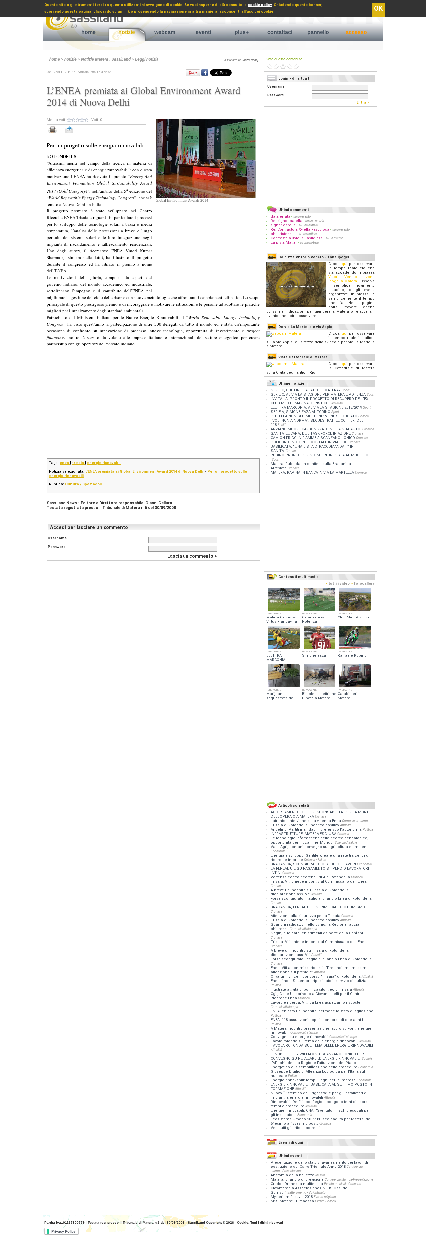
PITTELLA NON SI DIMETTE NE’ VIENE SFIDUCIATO (314, 416)
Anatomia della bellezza (292, 1175)
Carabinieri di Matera (350, 696)
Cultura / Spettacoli (83, 484)
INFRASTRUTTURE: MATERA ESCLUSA (304, 834)
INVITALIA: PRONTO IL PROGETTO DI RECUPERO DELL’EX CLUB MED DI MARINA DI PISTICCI (319, 401)
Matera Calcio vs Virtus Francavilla (281, 619)
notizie (126, 32)
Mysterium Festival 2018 (292, 1197)
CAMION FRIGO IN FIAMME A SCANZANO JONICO (313, 438)
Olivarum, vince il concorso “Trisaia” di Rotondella (316, 976)
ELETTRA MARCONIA (275, 657)
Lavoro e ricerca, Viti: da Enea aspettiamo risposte (315, 1002)
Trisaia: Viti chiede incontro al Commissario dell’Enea (319, 881)
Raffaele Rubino (352, 655)
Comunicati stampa (355, 821)
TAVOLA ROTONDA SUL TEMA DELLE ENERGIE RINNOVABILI (322, 1045)
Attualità (337, 403)
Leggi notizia (147, 59)
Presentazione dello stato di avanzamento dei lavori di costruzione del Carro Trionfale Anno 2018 (319, 1164)
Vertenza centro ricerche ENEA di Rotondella (311, 877)
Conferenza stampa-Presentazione (349, 1179)
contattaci (279, 32)
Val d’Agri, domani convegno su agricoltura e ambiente (320, 847)
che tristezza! (283, 234)
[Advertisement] (206, 244)
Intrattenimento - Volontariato (305, 1192)
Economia (278, 851)
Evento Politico (325, 1201)
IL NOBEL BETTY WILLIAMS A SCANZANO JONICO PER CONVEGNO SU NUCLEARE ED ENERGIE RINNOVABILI (317, 1056)
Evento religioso (325, 1197)
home (88, 32)
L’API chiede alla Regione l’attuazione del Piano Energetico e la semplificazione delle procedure (314, 1065)
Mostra (320, 1175)
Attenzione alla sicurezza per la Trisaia (306, 916)
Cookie (242, 1222)
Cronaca (368, 429)
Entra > (364, 102)
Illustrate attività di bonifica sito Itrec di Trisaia (312, 989)
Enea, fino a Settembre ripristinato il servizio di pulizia (318, 981)
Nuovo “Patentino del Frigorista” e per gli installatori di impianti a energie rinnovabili (319, 1095)
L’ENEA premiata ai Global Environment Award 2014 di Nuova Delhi (145, 471)
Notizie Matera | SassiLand (106, 59)
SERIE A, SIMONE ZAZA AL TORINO (300, 412)
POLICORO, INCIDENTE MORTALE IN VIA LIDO (309, 442)
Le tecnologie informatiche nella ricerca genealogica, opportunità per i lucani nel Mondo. (319, 840)
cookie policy (260, 5)
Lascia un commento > (192, 556)
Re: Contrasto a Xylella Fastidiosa (300, 229)
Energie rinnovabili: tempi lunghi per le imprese (314, 1080)
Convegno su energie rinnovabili (300, 1037)
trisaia (78, 463)
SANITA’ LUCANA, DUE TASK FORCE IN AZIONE (311, 433)
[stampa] (55, 133)
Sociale (367, 1058)
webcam (164, 32)
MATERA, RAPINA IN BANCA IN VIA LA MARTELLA (312, 472)
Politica (363, 416)
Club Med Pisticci (353, 617)
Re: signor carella (287, 221)
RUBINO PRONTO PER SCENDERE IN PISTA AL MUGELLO (319, 455)
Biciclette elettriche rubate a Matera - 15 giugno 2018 (319, 698)
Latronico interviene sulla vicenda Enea (306, 821)
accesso (356, 32)
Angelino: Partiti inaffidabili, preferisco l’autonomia (317, 829)
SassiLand (196, 1222)
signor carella (284, 225)
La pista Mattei (284, 242)
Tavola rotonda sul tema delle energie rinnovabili (315, 1041)
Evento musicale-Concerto (342, 1184)
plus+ (242, 32)
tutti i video (337, 583)
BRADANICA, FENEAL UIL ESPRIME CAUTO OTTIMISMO (318, 907)
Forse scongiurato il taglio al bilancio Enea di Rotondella (321, 898)
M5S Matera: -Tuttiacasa (292, 1201)
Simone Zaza (314, 655)
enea (65, 463)
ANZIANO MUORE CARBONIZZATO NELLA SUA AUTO (316, 429)
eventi (203, 32)
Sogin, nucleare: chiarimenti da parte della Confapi (317, 933)
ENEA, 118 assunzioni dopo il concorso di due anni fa (318, 1020)
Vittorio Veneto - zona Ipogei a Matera (351, 279)
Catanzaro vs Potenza (313, 619)
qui (344, 264)
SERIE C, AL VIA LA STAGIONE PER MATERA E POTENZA (318, 394)
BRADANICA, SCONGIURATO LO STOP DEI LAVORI (314, 864)
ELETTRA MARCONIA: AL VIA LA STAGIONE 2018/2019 (316, 407)
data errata (280, 216)
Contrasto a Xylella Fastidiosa (297, 238)
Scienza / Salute (346, 842)
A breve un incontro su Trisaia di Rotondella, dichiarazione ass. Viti (310, 892)
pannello (318, 32)
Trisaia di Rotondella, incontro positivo (305, 825)
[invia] (75, 133)
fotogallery (363, 583)
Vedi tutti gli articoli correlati (295, 1128)
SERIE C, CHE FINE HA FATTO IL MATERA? (306, 390)
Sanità (282, 425)
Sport (345, 390)
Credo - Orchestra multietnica (297, 1184)
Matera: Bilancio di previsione (297, 1179)
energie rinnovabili (104, 463)
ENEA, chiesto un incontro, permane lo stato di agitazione (322, 1011)
